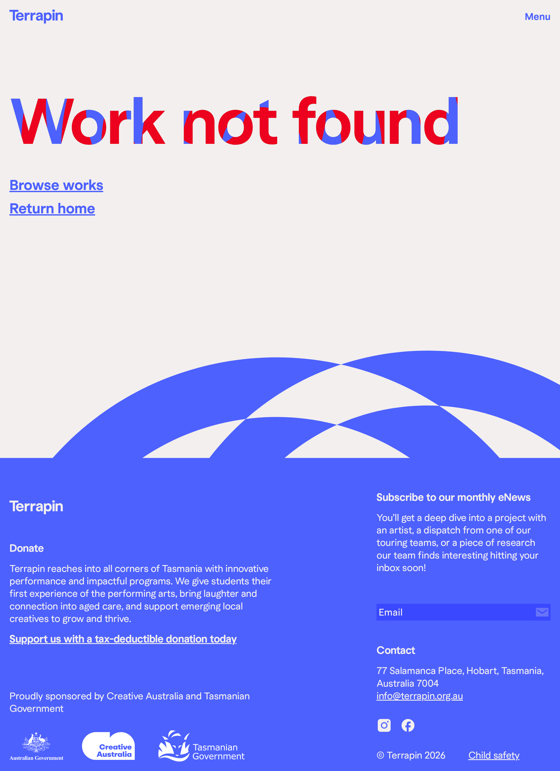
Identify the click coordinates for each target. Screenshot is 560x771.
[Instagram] (384, 725)
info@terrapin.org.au (419, 695)
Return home (52, 208)
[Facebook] (408, 725)
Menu (538, 16)
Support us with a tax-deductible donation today (122, 639)
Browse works (56, 185)
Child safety (494, 755)
